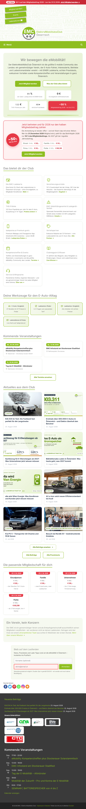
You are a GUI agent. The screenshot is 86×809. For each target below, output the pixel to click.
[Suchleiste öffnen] (81, 44)
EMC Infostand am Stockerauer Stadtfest (33, 766)
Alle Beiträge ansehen (42, 547)
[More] (27, 687)
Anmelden (66, 667)
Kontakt (71, 806)
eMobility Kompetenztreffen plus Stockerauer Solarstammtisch (45, 758)
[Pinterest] (14, 687)
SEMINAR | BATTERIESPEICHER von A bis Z (35, 788)
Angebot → (63, 192)
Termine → (35, 260)
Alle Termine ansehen (43, 377)
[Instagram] (23, 687)
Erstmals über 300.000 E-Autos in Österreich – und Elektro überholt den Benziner (34, 708)
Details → (58, 216)
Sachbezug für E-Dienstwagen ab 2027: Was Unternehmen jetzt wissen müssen (33, 711)
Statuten (47, 806)
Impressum (40, 806)
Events (15, 15)
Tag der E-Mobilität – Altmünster (29, 773)
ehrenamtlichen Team (28, 633)
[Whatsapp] (19, 687)
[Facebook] (6, 687)
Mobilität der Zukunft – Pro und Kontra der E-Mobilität (40, 780)
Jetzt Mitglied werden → (70, 2)
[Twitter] (10, 687)
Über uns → (20, 282)
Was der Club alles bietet (57, 84)
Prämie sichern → (30, 212)
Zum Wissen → (51, 260)
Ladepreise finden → (19, 238)
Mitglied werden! (15, 9)
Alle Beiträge (31, 555)
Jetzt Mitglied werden (28, 84)
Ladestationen (15, 20)
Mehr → (25, 192)
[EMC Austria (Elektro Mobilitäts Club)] (43, 33)
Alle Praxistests (53, 555)
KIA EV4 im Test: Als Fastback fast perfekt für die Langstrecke (27, 705)
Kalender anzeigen (11, 793)
